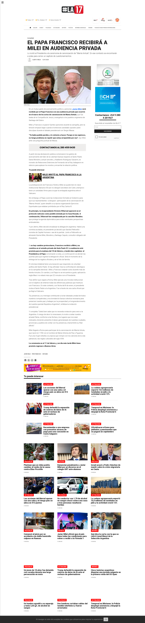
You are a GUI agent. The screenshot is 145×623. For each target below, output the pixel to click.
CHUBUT (41, 27)
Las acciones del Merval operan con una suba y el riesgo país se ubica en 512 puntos (55, 391)
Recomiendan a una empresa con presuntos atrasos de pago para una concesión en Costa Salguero (56, 430)
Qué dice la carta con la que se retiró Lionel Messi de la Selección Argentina (105, 536)
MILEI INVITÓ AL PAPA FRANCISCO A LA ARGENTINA (61, 176)
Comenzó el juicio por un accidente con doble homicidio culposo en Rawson (37, 536)
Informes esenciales (80, 27)
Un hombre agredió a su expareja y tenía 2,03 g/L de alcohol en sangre (38, 605)
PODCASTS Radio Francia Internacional (105, 27)
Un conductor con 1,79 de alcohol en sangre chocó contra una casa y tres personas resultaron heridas (72, 501)
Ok (106, 619)
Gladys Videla (36, 59)
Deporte (61, 530)
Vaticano (45, 354)
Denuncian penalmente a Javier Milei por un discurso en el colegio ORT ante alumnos (71, 467)
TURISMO (90, 27)
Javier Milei (77, 109)
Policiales (28, 461)
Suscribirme (108, 131)
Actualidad (30, 38)
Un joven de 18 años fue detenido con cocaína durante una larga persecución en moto (39, 572)
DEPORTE (64, 27)
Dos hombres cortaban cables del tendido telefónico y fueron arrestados (72, 605)
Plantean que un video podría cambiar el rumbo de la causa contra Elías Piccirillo (37, 467)
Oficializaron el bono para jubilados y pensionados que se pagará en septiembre (103, 429)
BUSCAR (35, 27)
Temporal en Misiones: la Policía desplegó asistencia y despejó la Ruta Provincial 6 (104, 409)
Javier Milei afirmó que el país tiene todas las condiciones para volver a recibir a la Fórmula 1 (72, 536)
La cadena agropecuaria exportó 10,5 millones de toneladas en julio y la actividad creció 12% (102, 391)
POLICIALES (48, 27)
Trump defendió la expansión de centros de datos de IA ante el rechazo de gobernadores (56, 410)
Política (61, 461)
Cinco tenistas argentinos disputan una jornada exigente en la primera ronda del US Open (106, 572)
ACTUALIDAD (56, 27)
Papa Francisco (36, 354)
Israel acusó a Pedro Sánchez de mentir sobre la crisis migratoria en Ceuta (105, 467)
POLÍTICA (70, 27)
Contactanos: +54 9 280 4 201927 (107, 116)
